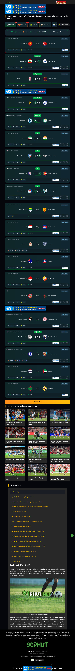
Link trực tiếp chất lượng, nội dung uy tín (21, 516)
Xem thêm (36, 402)
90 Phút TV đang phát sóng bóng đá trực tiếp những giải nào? (27, 521)
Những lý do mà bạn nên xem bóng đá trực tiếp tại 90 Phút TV (27, 541)
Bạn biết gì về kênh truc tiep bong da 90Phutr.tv (23, 497)
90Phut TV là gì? (15, 492)
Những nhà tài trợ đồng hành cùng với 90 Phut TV (24, 551)
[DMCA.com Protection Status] (37, 660)
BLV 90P (42, 31)
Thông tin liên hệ (16, 561)
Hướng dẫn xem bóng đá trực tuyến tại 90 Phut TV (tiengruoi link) (28, 531)
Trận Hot (28, 31)
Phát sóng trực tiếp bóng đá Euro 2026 (21, 526)
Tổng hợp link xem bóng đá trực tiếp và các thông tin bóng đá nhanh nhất (30, 506)
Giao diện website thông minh (19, 511)
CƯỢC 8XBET (61, 2)
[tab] (10, 24)
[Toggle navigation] (68, 2)
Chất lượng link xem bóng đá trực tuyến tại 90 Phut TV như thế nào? (28, 536)
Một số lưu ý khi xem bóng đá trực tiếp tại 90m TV (24, 556)
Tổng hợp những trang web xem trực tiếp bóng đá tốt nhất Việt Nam (28, 546)
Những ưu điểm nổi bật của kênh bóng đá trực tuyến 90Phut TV (27, 502)
